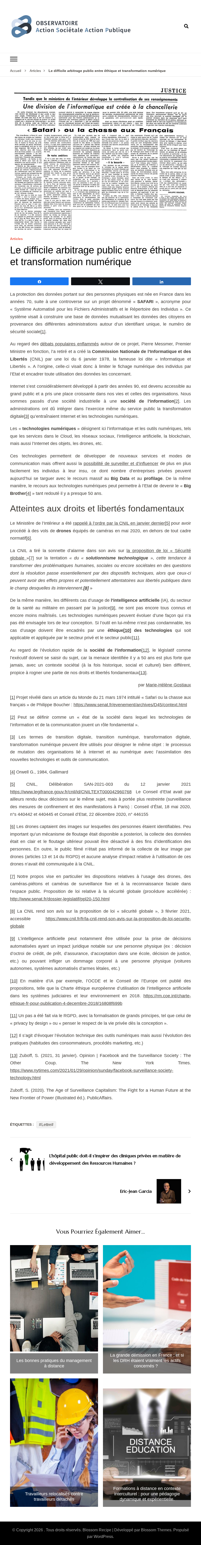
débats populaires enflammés (69, 343)
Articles (16, 239)
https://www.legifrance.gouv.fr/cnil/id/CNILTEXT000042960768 (71, 791)
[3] (26, 416)
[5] (167, 523)
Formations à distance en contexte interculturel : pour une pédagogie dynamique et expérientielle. (147, 1493)
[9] (112, 607)
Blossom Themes (156, 1530)
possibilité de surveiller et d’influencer (121, 463)
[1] (42, 331)
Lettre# (47, 1125)
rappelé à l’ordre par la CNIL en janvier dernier (119, 523)
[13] (142, 672)
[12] (145, 650)
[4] (28, 493)
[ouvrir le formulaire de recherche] (186, 26)
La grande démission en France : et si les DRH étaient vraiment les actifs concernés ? (147, 1360)
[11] (135, 637)
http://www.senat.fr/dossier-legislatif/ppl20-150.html (60, 899)
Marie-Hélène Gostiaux (168, 684)
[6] (28, 538)
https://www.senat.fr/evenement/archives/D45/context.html (130, 704)
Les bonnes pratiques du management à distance (54, 1363)
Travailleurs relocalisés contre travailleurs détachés (54, 1496)
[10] (127, 630)
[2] (176, 401)
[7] (31, 558)
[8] (12, 911)
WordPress (103, 1536)
